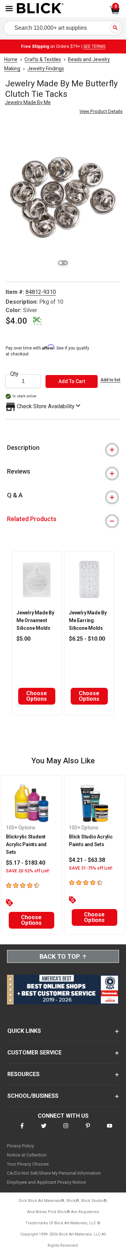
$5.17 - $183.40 (25, 862)
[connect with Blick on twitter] (44, 1130)
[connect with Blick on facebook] (22, 1130)
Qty (14, 374)
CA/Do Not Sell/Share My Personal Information (54, 1173)
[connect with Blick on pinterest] (88, 1130)
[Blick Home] (40, 9)
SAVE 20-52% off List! (27, 871)
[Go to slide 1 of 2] (60, 262)
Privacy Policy (20, 1145)
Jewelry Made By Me (28, 102)
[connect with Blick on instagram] (66, 1130)
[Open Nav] (9, 8)
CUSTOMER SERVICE (34, 1052)
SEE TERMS (94, 46)
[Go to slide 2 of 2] (65, 262)
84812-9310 (41, 292)
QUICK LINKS (24, 1031)
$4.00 (16, 321)
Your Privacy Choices (28, 1164)
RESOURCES (23, 1074)
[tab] (63, 448)
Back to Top (60, 956)
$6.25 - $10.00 (87, 638)
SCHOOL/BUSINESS (32, 1096)
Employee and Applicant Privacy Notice (46, 1182)
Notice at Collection (27, 1155)
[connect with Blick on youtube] (110, 1130)
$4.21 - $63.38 (87, 860)
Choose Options (36, 696)
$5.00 (23, 638)
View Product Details (100, 111)
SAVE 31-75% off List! (90, 868)
